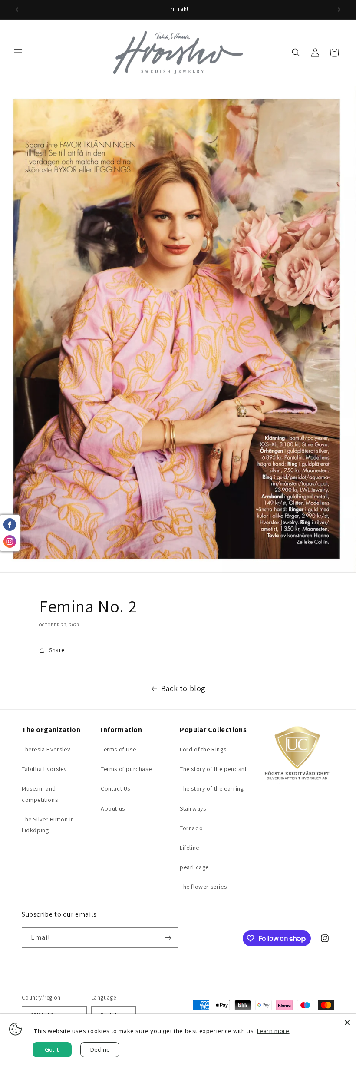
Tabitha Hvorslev (44, 769)
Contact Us (115, 788)
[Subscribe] (168, 937)
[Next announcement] (339, 9)
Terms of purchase (126, 769)
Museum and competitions (40, 794)
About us (113, 808)
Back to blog (183, 688)
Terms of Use (118, 749)
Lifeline (189, 847)
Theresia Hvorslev (46, 749)
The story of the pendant (213, 769)
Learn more (273, 1031)
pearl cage (194, 867)
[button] (18, 52)
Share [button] (57, 650)
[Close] (347, 1022)
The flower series (203, 887)
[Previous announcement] (16, 9)
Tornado (191, 828)
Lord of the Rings (203, 749)
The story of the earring (212, 788)
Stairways (193, 808)
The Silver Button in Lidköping (48, 824)
